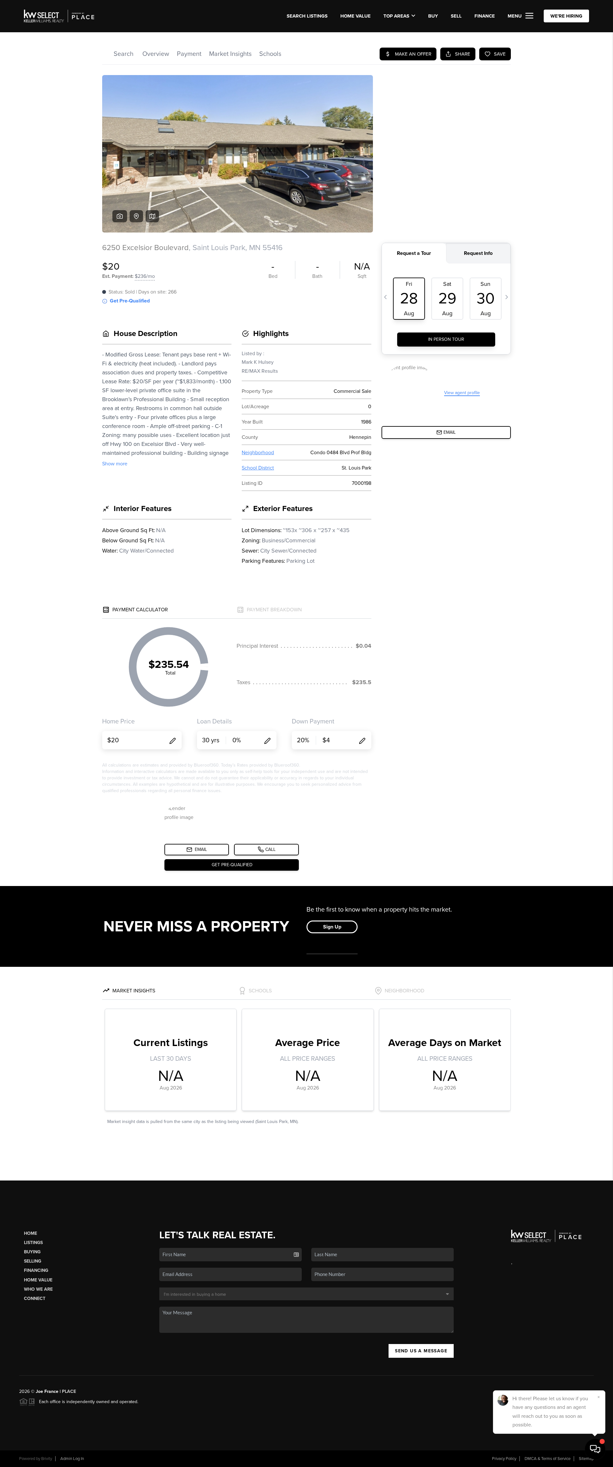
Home (30, 1233)
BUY (433, 16)
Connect (34, 1298)
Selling (32, 1261)
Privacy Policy (504, 1458)
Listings (33, 1242)
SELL (456, 16)
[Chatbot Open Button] (595, 1449)
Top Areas (396, 16)
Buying (32, 1252)
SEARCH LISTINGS (307, 16)
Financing (36, 1270)
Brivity (46, 1458)
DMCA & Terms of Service (548, 1458)
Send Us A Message (421, 1351)
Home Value (355, 16)
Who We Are (38, 1289)
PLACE (69, 1391)
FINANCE (484, 16)
